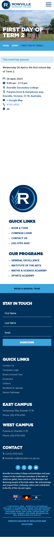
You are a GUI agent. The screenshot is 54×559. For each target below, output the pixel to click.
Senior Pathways (11, 392)
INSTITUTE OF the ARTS (26, 265)
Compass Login (21, 233)
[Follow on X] (24, 467)
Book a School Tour (12, 374)
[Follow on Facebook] (18, 467)
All (8, 109)
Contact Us (19, 238)
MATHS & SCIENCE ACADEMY (29, 270)
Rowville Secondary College (23, 87)
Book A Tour (19, 228)
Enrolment (8, 379)
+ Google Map (15, 100)
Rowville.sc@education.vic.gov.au (22, 458)
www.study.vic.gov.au (29, 515)
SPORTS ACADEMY (22, 275)
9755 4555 (13, 104)
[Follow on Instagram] (30, 467)
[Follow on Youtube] (36, 467)
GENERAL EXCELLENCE (25, 260)
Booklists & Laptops (13, 388)
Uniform (7, 383)
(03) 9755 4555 (20, 243)
